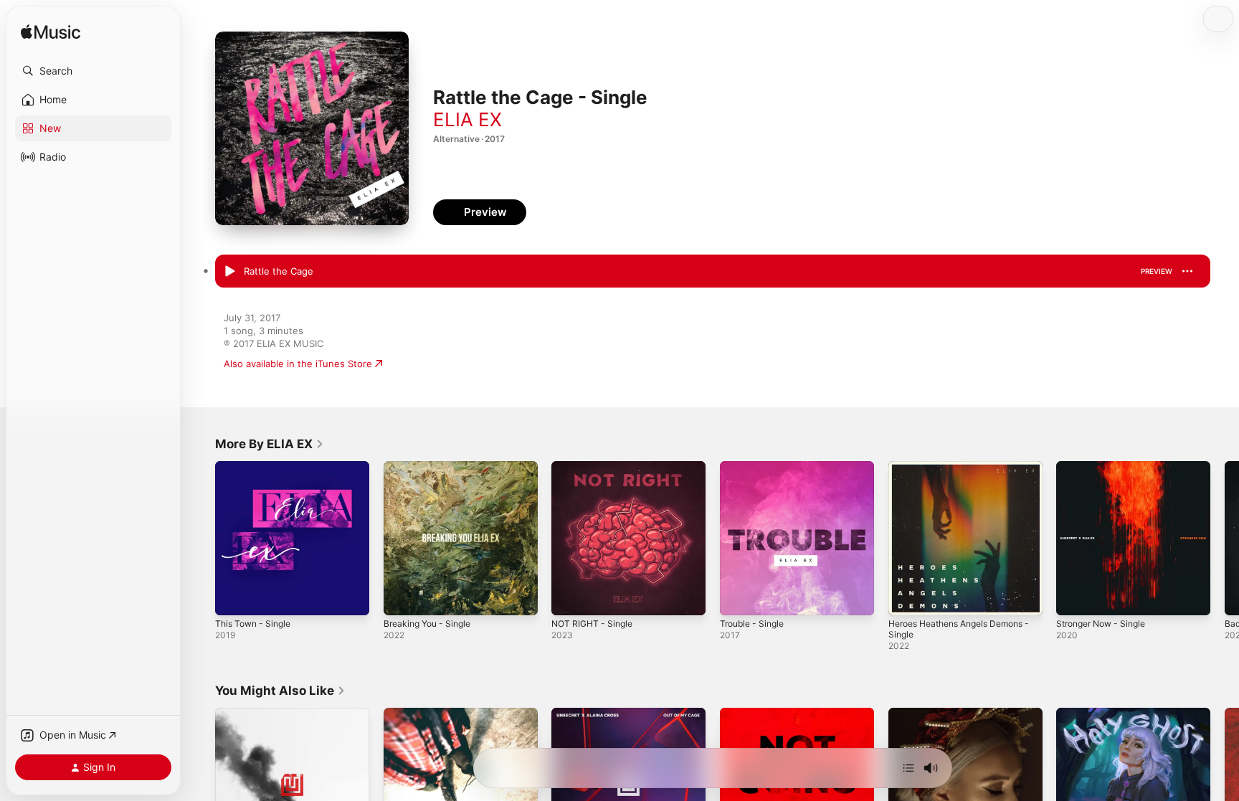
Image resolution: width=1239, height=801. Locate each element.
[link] (269, 444)
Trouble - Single (755, 467)
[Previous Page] (201, 537)
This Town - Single (256, 467)
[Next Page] (1225, 537)
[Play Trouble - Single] (738, 597)
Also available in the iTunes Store (298, 363)
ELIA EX (467, 119)
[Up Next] (908, 768)
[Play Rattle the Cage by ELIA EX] (229, 271)
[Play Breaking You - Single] (401, 597)
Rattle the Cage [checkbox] (278, 271)
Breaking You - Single (432, 467)
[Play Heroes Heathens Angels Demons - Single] (906, 597)
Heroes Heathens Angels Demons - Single (964, 472)
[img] (50, 32)
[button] (93, 71)
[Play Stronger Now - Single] (1074, 597)
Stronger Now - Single (1106, 467)
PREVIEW (1156, 271)
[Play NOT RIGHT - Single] (569, 597)
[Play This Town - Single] (233, 597)
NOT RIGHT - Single (595, 467)
